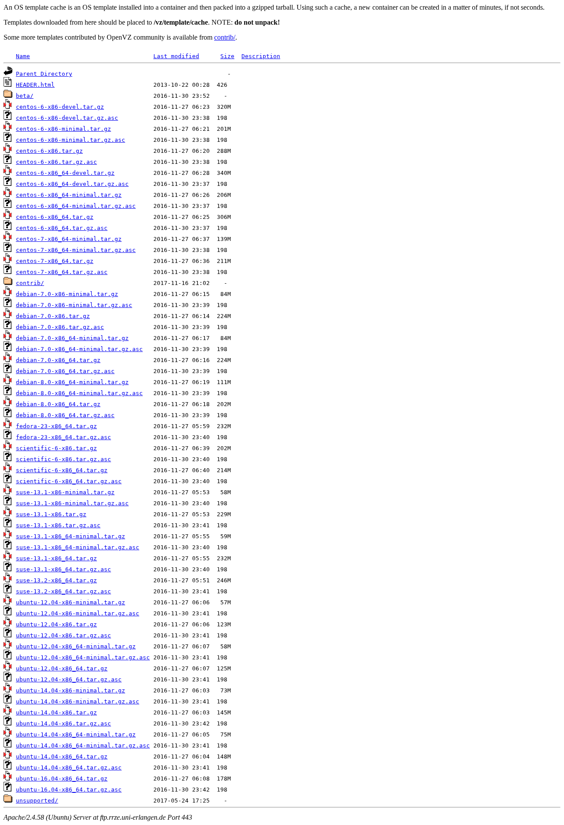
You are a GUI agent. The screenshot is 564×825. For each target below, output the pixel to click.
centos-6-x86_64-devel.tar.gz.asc (72, 184)
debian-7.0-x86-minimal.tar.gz (67, 294)
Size (227, 56)
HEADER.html (35, 84)
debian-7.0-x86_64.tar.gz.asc (65, 371)
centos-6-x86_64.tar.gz (54, 217)
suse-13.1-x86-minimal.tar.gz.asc (72, 503)
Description (260, 56)
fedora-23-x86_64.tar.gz (56, 426)
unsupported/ (37, 800)
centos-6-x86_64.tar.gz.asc (62, 228)
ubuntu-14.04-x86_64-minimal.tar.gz (76, 734)
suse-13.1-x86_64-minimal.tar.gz (70, 536)
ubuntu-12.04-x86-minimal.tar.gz (70, 602)
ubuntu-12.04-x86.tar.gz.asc (63, 635)
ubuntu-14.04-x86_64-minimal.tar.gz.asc (83, 745)
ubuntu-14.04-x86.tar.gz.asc (63, 723)
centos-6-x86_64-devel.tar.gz (65, 173)
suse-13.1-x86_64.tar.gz (56, 558)
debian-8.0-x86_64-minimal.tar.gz (72, 382)
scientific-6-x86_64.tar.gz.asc (69, 481)
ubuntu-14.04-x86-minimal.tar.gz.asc (77, 701)
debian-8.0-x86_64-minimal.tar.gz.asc (79, 393)
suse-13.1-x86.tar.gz (51, 514)
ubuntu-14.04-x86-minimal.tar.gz (70, 690)
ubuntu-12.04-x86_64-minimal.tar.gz (76, 646)
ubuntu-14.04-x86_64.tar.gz (62, 756)
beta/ (24, 95)
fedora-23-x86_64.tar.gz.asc (63, 437)
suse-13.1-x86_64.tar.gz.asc (63, 569)
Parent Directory (44, 73)
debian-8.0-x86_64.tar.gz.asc (65, 415)
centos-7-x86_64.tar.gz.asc (62, 272)
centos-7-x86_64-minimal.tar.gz (69, 239)
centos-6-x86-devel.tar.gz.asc (67, 118)
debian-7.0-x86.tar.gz (53, 316)
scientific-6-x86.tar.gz (56, 448)
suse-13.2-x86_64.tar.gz (56, 580)
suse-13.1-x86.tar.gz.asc (58, 525)
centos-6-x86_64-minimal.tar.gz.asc (76, 206)
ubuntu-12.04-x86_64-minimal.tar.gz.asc (83, 657)
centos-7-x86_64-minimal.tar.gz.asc (76, 250)
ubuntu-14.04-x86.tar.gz (56, 712)
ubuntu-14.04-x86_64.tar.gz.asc (69, 767)
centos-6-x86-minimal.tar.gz (63, 129)
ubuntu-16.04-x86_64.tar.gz (62, 778)
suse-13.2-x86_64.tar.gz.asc (63, 591)
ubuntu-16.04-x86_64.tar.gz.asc (69, 789)
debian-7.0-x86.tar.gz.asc (60, 327)
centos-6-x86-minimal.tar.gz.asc (70, 140)
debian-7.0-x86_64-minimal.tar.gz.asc (79, 349)
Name (23, 56)
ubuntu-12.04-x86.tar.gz (56, 624)
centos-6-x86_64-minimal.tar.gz (69, 195)
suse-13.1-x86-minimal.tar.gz (65, 492)
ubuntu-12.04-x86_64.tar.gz (62, 668)
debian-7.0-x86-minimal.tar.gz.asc (74, 305)
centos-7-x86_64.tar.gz (54, 261)
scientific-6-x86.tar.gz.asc (63, 459)
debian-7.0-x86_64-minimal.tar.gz (72, 338)
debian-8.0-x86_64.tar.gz (58, 404)
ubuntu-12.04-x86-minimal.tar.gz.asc (77, 613)
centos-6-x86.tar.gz (49, 151)
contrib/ (224, 37)
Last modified (176, 56)
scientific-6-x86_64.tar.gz (62, 470)
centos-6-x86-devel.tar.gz (60, 107)
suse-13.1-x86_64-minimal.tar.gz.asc (77, 547)
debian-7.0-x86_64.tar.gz (58, 360)
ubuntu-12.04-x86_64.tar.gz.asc (69, 679)
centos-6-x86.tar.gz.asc (56, 162)
